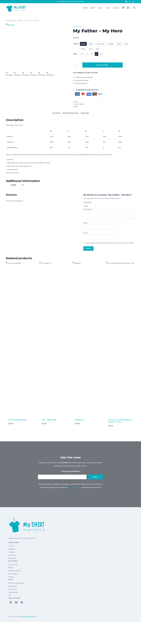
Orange (110, 44)
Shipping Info (12, 586)
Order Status (12, 589)
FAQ (9, 595)
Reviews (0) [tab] (85, 113)
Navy (90, 49)
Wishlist (10, 568)
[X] (130, 1)
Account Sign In (13, 574)
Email (86, 233)
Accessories (12, 555)
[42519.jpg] (30, 47)
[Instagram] (133, 1)
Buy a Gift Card (13, 564)
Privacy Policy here (74, 487)
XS (82, 54)
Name (86, 223)
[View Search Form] (133, 8)
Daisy (119, 44)
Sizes (75, 54)
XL (101, 54)
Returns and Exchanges (16, 583)
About (93, 8)
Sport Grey (100, 44)
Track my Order (13, 592)
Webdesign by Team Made (29, 616)
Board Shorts (12, 558)
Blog (101, 8)
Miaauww (79, 420)
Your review (87, 209)
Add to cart (102, 65)
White (83, 44)
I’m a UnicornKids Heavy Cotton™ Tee (120, 421)
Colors (75, 44)
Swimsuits (11, 552)
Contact (116, 8)
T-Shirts (77, 26)
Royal (83, 49)
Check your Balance (14, 571)
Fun (77, 106)
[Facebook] (126, 1)
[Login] (124, 8)
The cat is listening (17, 420)
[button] (125, 7)
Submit (95, 477)
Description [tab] (56, 113)
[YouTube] (22, 602)
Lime (126, 44)
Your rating (87, 202)
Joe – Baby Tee (49, 420)
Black (91, 44)
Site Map (11, 577)
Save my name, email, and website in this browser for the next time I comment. (110, 243)
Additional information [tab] (71, 113)
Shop (108, 8)
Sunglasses (12, 549)
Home (85, 8)
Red (97, 49)
